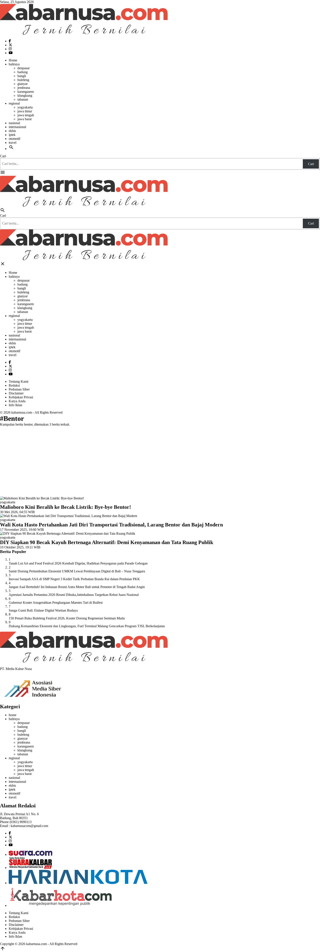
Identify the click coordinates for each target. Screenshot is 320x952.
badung (22, 72)
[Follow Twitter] (10, 45)
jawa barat (24, 119)
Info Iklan (15, 405)
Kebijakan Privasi (21, 397)
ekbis (12, 131)
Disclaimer (16, 393)
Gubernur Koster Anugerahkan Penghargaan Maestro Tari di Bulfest (56, 602)
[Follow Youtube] (11, 53)
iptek (12, 135)
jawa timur (24, 111)
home (12, 715)
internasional (17, 127)
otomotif (14, 138)
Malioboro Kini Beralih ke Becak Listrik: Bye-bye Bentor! (65, 507)
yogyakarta (25, 107)
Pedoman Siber (19, 389)
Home (13, 60)
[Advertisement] (160, 460)
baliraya (14, 64)
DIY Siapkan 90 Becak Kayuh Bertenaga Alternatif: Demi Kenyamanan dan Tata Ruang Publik (106, 542)
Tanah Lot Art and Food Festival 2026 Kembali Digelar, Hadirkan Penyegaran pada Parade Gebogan (78, 563)
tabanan (22, 99)
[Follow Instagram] (10, 49)
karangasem (25, 91)
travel (12, 142)
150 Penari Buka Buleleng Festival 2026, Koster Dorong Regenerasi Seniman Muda (67, 618)
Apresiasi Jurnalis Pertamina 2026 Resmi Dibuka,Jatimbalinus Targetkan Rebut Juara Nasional (74, 595)
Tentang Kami (18, 381)
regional (14, 103)
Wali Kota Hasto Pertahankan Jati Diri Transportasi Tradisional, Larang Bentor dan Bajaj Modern (111, 525)
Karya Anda (17, 401)
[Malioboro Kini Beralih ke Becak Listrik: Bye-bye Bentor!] (42, 498)
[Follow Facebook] (10, 41)
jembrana (23, 88)
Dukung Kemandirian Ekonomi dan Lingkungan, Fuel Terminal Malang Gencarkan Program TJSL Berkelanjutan (87, 626)
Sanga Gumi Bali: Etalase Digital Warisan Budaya (43, 610)
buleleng (23, 80)
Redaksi (14, 385)
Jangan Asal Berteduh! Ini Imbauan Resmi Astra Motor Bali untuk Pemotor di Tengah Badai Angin (77, 587)
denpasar (23, 68)
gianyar (22, 84)
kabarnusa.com (21, 412)
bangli (21, 76)
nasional (14, 123)
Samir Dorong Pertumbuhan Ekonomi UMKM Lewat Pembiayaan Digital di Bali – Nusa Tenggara (77, 571)
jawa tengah (25, 115)
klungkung (24, 95)
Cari (3, 156)
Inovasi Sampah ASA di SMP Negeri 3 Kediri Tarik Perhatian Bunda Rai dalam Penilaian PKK (74, 579)
